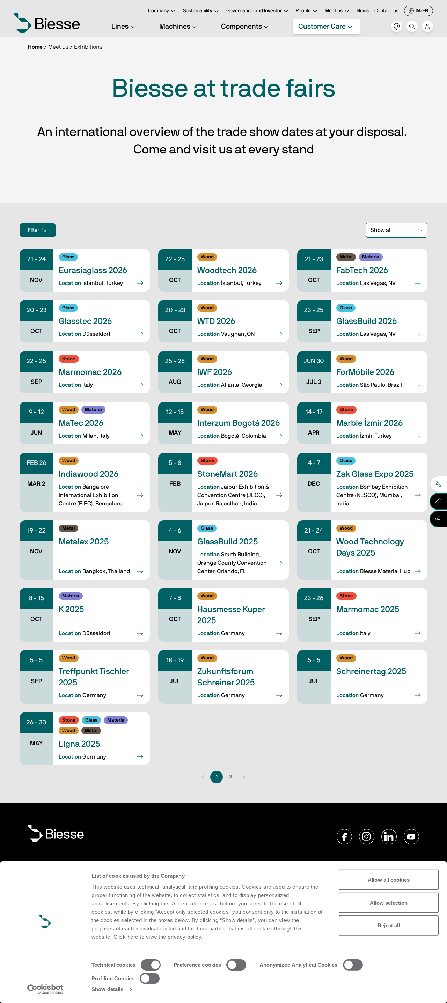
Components (241, 26)
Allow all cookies (389, 880)
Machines (174, 26)
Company (158, 10)
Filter (33, 230)
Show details (107, 989)
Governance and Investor (254, 10)
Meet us (334, 10)
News (363, 10)
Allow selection (389, 902)
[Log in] (427, 26)
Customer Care (322, 26)
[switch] (236, 965)
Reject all (389, 925)
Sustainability (197, 10)
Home (35, 47)
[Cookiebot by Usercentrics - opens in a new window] (45, 989)
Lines (120, 26)
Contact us (386, 10)
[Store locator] (396, 26)
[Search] (412, 26)
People (303, 10)
